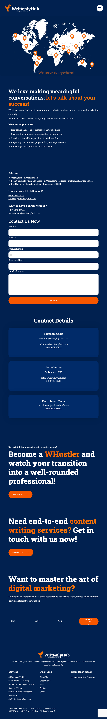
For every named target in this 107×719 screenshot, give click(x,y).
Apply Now (18, 494)
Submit (53, 300)
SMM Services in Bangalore (20, 699)
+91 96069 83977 (54, 347)
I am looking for (17, 271)
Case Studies (45, 680)
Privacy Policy (50, 708)
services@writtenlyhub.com (22, 198)
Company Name (16, 260)
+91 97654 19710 (16, 195)
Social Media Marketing (18, 680)
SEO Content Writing (17, 677)
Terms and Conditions (17, 708)
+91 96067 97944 (16, 210)
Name (12, 226)
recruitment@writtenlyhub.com (24, 213)
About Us (44, 677)
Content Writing (15, 688)
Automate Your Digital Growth (21, 684)
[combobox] (12, 255)
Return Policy (35, 708)
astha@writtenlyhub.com (53, 377)
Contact (43, 688)
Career (42, 691)
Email (12, 237)
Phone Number (15, 248)
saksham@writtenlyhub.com (53, 344)
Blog (42, 684)
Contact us (18, 552)
